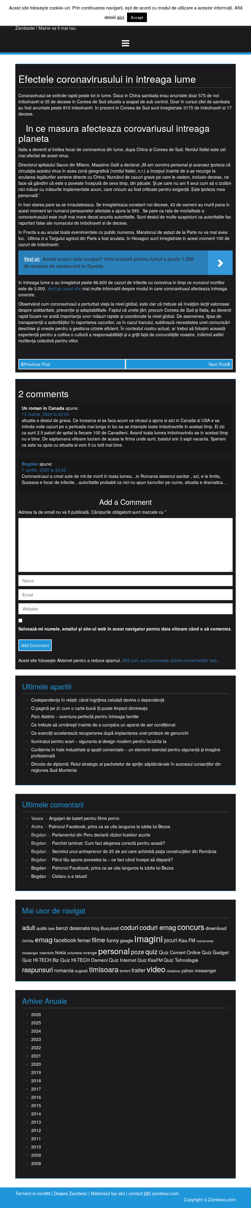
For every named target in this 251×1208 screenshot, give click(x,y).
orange (90, 952)
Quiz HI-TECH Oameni (84, 960)
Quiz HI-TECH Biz (40, 960)
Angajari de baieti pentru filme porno (84, 818)
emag (44, 939)
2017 (36, 1089)
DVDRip (28, 941)
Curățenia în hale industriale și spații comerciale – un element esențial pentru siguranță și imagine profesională (125, 752)
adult (28, 927)
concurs (190, 926)
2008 (36, 1163)
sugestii (81, 970)
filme (98, 939)
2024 (36, 1031)
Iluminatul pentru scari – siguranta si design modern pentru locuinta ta (99, 741)
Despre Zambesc (70, 1193)
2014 (36, 1114)
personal (114, 951)
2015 (36, 1105)
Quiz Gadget (215, 952)
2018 (36, 1080)
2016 (36, 1097)
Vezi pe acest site (64, 288)
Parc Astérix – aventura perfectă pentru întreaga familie (85, 716)
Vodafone (173, 971)
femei (84, 940)
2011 (36, 1138)
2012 (36, 1130)
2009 (36, 1155)
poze (137, 951)
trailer (138, 970)
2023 (36, 1039)
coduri (129, 927)
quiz (151, 951)
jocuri (170, 940)
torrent (125, 971)
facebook (65, 940)
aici (120, 17)
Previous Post (37, 364)
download (216, 928)
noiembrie (46, 953)
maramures (205, 941)
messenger (30, 953)
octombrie (74, 953)
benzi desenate (73, 928)
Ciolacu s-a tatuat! (69, 876)
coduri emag (158, 927)
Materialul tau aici (108, 1193)
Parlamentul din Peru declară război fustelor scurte (101, 835)
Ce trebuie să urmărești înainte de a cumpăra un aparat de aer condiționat (103, 725)
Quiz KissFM (150, 960)
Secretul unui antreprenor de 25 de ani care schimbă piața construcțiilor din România (134, 851)
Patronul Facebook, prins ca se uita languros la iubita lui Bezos (109, 826)
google (126, 940)
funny (113, 940)
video (156, 968)
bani (51, 928)
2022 (36, 1047)
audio (41, 928)
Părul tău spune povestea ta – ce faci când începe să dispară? (112, 859)
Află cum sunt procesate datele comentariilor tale (169, 660)
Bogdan (30, 464)
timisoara (103, 969)
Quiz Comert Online (179, 952)
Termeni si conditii (32, 1193)
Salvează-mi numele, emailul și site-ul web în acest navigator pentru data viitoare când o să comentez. (125, 629)
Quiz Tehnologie (181, 960)
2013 (36, 1122)
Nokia (60, 952)
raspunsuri (37, 969)
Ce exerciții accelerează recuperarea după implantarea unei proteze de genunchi (109, 733)
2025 (36, 1022)
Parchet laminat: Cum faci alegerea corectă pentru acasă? (108, 843)
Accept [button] (137, 17)
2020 (36, 1064)
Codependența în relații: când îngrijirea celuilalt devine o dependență (97, 700)
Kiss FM (186, 940)
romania (64, 970)
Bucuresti (110, 928)
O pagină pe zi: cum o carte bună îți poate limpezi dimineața (89, 708)
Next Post (218, 364)
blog (95, 928)
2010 (36, 1147)
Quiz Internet (122, 960)
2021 (36, 1056)
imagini (148, 938)
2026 (36, 1014)
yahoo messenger (199, 970)
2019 (36, 1072)
